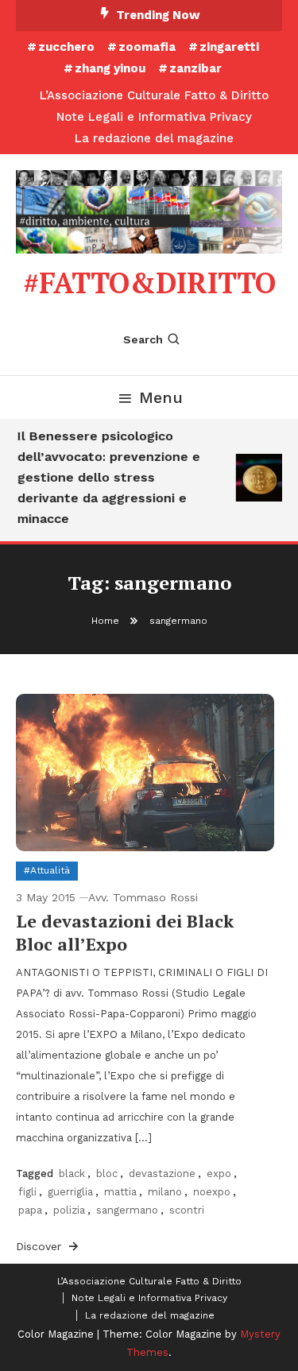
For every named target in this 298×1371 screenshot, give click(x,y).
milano (165, 1192)
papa (30, 1210)
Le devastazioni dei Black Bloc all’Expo (125, 932)
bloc (107, 1173)
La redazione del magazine (154, 138)
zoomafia (147, 47)
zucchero (66, 47)
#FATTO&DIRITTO (149, 282)
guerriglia (70, 1192)
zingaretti (229, 47)
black (72, 1173)
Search (143, 339)
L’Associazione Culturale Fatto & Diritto (154, 95)
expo (219, 1173)
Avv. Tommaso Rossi (143, 897)
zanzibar (195, 68)
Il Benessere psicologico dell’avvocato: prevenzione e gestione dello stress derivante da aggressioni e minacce (107, 477)
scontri (186, 1210)
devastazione (162, 1173)
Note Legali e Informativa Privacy (154, 117)
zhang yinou (110, 68)
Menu (161, 397)
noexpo (211, 1192)
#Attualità (47, 870)
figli (27, 1192)
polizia (69, 1210)
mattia (120, 1192)
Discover (40, 1246)
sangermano (127, 1210)
